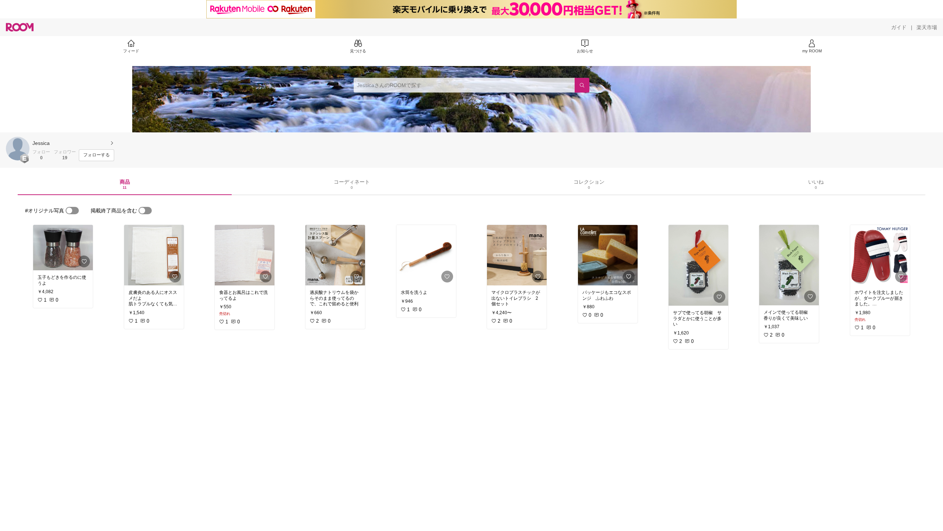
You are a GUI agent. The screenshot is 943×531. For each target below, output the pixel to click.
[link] (63, 247)
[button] (17, 148)
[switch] (72, 210)
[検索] (582, 85)
